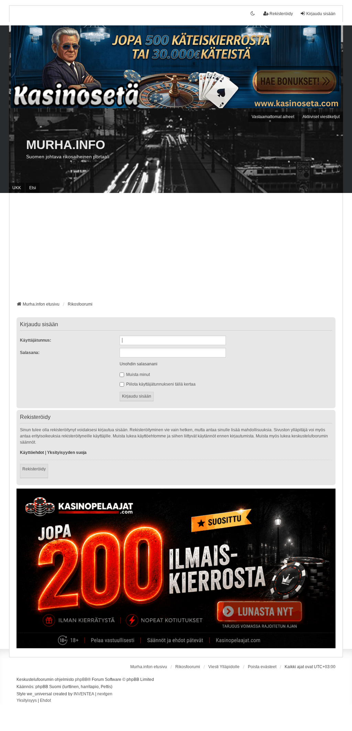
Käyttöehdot (32, 452)
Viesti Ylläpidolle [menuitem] (224, 666)
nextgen (104, 694)
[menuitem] (26, 701)
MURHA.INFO (65, 145)
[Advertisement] (176, 250)
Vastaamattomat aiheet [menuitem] (273, 116)
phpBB (81, 679)
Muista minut (137, 374)
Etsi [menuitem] (32, 187)
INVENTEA (84, 694)
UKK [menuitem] (16, 187)
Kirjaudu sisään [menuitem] (321, 13)
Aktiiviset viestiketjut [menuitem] (321, 116)
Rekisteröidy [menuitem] (281, 13)
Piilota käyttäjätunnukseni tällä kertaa (160, 384)
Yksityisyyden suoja (67, 452)
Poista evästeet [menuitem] (262, 666)
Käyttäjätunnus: (35, 340)
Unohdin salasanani (138, 364)
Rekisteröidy (34, 469)
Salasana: (30, 352)
